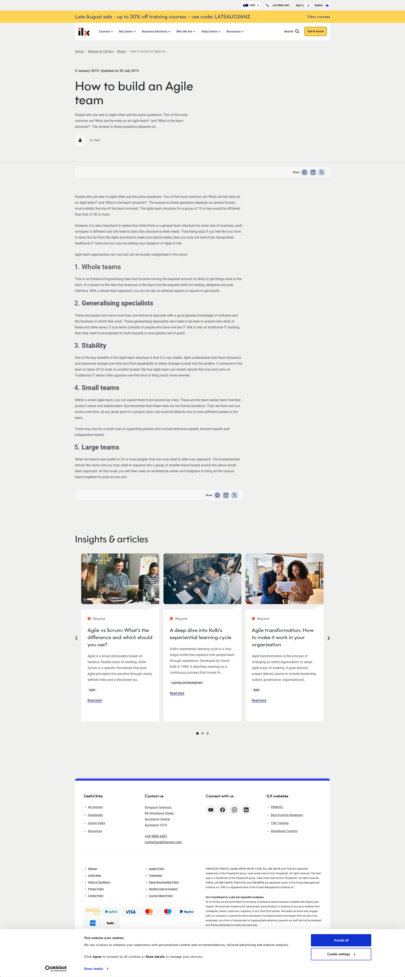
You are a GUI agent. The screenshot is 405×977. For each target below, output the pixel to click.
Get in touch (315, 31)
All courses (95, 807)
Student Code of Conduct (163, 889)
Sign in (300, 5)
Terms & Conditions (99, 882)
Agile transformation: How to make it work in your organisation (283, 637)
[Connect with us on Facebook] (222, 810)
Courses (104, 31)
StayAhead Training (284, 831)
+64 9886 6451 (280, 5)
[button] (197, 733)
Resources (234, 31)
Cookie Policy (95, 895)
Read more (95, 700)
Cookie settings (338, 954)
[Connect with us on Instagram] (234, 810)
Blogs (121, 51)
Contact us (154, 796)
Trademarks (155, 875)
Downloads (95, 815)
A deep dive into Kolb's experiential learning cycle (200, 633)
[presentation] (76, 637)
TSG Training (280, 823)
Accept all (341, 940)
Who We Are (184, 31)
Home (79, 51)
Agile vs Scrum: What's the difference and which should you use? (120, 637)
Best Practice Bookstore (287, 815)
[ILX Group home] (84, 31)
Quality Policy (156, 868)
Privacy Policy (96, 889)
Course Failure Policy (161, 895)
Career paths (96, 823)
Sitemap (92, 868)
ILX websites (277, 796)
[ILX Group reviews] (111, 923)
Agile (92, 689)
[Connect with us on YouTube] (211, 810)
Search (288, 31)
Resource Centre (100, 51)
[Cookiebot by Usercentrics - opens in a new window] (56, 969)
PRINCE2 (277, 807)
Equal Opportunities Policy (164, 882)
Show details (93, 968)
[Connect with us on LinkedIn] (246, 810)
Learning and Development (186, 682)
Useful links (94, 875)
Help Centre (209, 31)
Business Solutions (154, 31)
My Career (126, 31)
